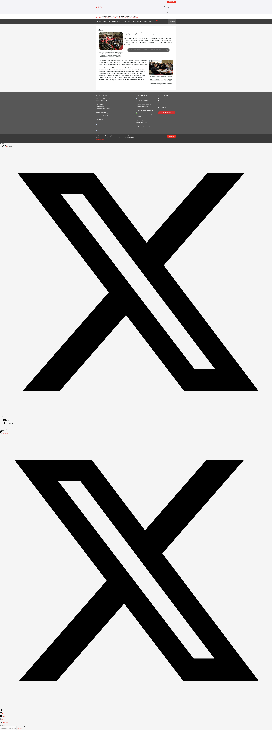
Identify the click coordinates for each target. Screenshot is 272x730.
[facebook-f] (158, 100)
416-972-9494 (100, 104)
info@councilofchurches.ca (103, 108)
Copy (20, 728)
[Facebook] (98, 7)
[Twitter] (96, 7)
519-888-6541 (100, 119)
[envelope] (167, 12)
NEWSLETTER (163, 107)
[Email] (4, 421)
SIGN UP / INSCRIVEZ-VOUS (166, 112)
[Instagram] (101, 7)
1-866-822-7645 (101, 106)
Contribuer (171, 1)
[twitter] (158, 98)
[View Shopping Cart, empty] (156, 22)
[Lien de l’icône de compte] (164, 7)
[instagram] (158, 102)
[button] (175, 17)
